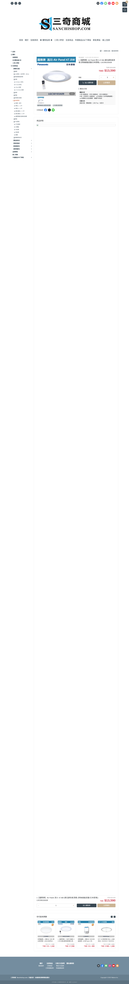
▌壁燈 (15, 119)
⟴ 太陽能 (16, 127)
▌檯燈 (15, 71)
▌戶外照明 (16, 121)
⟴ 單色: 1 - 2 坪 (18, 106)
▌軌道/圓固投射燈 (18, 76)
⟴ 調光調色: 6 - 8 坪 (19, 113)
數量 (80, 77)
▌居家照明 (16, 100)
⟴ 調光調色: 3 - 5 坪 (19, 111)
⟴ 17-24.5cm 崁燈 (19, 90)
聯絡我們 (41, 965)
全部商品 (50, 963)
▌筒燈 (15, 95)
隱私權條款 (70, 963)
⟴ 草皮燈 (16, 132)
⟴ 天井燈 (16, 129)
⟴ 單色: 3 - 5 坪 (18, 108)
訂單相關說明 (50, 968)
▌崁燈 (15, 79)
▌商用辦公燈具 (18, 98)
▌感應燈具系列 (18, 137)
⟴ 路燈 (16, 135)
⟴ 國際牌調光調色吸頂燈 (20, 116)
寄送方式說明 (60, 965)
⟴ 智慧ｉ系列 (17, 103)
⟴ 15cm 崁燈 (17, 87)
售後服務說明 (60, 968)
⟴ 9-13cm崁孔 (18, 84)
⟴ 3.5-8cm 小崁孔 (18, 82)
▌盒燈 (15, 92)
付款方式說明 (60, 963)
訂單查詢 (49, 965)
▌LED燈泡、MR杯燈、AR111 (21, 74)
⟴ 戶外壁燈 (17, 124)
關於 (41, 963)
